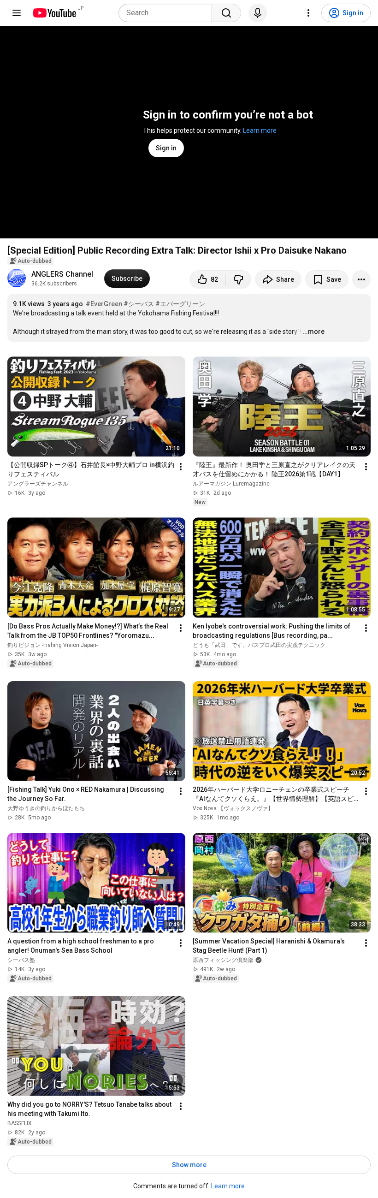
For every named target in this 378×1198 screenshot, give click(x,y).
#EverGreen (104, 304)
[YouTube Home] (54, 13)
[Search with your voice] (257, 13)
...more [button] (313, 331)
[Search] (226, 13)
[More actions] (361, 279)
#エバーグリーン (180, 304)
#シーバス (139, 304)
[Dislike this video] (238, 279)
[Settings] (308, 12)
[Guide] (16, 12)
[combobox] (168, 12)
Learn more (260, 130)
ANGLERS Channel (62, 274)
